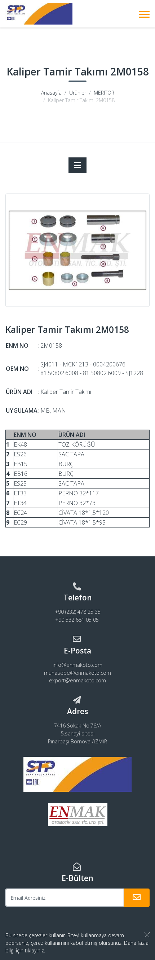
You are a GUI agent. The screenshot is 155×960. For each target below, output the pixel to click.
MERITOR (104, 92)
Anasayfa (51, 92)
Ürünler (77, 92)
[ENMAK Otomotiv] (38, 13)
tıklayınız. (35, 950)
